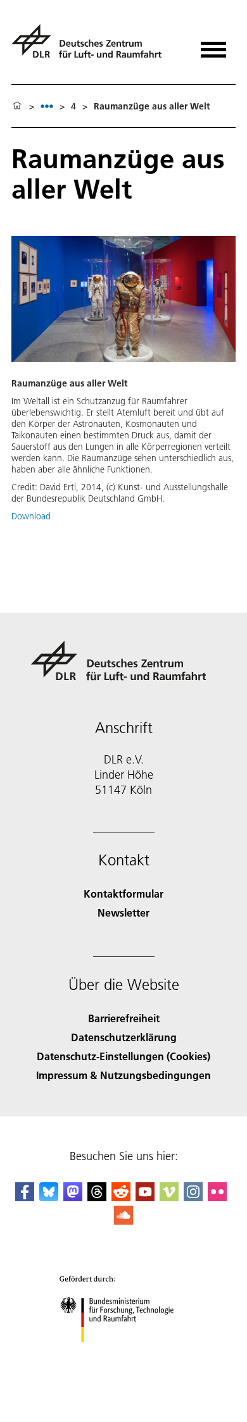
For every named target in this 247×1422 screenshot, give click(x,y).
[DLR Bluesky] (48, 1197)
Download (31, 516)
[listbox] (47, 106)
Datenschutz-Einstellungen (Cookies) (123, 1056)
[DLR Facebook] (24, 1197)
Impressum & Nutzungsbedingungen (123, 1075)
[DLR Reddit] (120, 1197)
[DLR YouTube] (145, 1197)
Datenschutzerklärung (124, 1037)
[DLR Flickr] (217, 1197)
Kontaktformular (123, 893)
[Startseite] (17, 106)
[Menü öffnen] (213, 45)
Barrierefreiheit (124, 1018)
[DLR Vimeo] (169, 1197)
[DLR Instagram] (193, 1197)
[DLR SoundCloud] (123, 1220)
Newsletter (123, 912)
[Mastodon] (72, 1197)
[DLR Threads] (96, 1197)
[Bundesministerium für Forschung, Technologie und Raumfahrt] (123, 1354)
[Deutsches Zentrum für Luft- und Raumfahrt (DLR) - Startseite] (91, 46)
